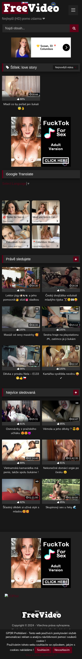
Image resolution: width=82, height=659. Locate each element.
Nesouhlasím (62, 649)
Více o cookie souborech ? (41, 655)
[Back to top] (69, 647)
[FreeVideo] (33, 8)
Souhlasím (43, 649)
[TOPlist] (12, 596)
